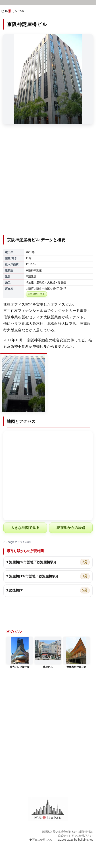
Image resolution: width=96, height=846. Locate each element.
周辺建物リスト (36, 293)
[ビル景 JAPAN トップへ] (48, 809)
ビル (13, 11)
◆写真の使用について (42, 840)
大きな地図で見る (25, 527)
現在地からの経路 (71, 527)
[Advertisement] (48, 182)
